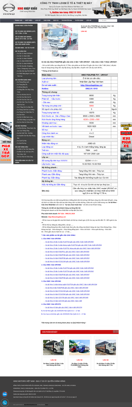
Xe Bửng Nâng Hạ (22, 87)
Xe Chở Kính (21, 114)
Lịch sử (37, 20)
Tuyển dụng (79, 20)
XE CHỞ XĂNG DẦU (21, 147)
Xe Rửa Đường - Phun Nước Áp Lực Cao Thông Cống (26, 129)
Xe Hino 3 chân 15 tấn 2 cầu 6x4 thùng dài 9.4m (53, 364)
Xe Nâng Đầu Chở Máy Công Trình (25, 91)
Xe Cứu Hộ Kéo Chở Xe (24, 94)
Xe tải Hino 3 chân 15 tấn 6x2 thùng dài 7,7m (106, 364)
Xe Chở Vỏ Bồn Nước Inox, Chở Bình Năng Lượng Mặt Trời (26, 118)
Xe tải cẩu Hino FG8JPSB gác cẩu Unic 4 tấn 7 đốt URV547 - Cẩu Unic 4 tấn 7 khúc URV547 (97, 26)
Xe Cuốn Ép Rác (22, 140)
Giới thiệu (28, 20)
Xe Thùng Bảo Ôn (22, 84)
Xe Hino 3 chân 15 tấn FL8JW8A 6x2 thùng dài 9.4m (79, 365)
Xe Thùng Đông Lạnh (23, 82)
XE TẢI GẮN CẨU (20, 51)
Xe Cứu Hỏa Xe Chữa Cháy (25, 122)
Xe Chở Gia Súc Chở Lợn (24, 99)
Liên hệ (88, 20)
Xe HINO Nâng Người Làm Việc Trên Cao (26, 75)
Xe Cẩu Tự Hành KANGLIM (25, 63)
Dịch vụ (55, 20)
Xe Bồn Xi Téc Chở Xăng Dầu (25, 149)
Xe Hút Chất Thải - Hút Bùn (25, 133)
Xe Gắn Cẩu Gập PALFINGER (25, 71)
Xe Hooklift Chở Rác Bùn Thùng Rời (26, 137)
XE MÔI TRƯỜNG (21, 126)
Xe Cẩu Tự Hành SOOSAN (24, 53)
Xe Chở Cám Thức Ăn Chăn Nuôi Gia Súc (25, 103)
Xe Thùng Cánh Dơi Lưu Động (25, 109)
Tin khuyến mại (67, 20)
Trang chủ (18, 20)
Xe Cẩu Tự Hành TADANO (24, 58)
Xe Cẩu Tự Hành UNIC (23, 56)
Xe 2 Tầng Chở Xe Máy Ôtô (25, 107)
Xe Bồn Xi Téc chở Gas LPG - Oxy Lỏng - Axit (25, 153)
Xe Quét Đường (21, 143)
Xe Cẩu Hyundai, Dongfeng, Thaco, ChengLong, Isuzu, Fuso (26, 67)
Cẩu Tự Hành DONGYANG (24, 61)
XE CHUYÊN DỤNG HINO (23, 80)
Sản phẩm (47, 20)
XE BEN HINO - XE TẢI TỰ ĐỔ (24, 48)
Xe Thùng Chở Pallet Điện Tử (25, 112)
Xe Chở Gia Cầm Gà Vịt (24, 97)
